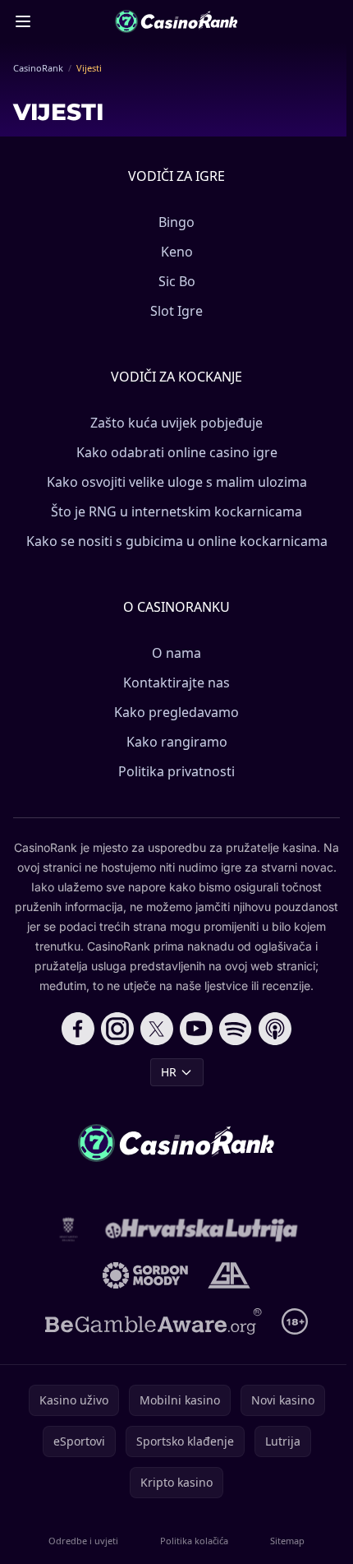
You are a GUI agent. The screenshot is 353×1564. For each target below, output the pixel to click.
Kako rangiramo (176, 742)
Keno (177, 252)
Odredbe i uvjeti (83, 1540)
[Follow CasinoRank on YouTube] (196, 1028)
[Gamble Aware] (153, 1321)
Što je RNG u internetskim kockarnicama (176, 511)
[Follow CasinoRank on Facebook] (78, 1028)
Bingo (176, 222)
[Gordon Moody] (145, 1275)
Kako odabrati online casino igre (176, 452)
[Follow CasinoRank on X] (156, 1028)
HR (168, 1072)
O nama (176, 653)
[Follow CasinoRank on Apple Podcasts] (275, 1028)
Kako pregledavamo (176, 712)
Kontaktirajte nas (176, 682)
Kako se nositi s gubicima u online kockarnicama (177, 541)
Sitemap (287, 1540)
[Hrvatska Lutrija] (202, 1229)
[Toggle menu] (23, 21)
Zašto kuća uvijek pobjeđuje (176, 423)
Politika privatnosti (176, 771)
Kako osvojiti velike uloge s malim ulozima (177, 482)
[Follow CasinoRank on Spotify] (235, 1028)
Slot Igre (176, 311)
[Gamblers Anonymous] (229, 1275)
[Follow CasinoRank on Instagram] (117, 1028)
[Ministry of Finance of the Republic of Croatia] (69, 1229)
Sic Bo (176, 281)
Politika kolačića (194, 1540)
